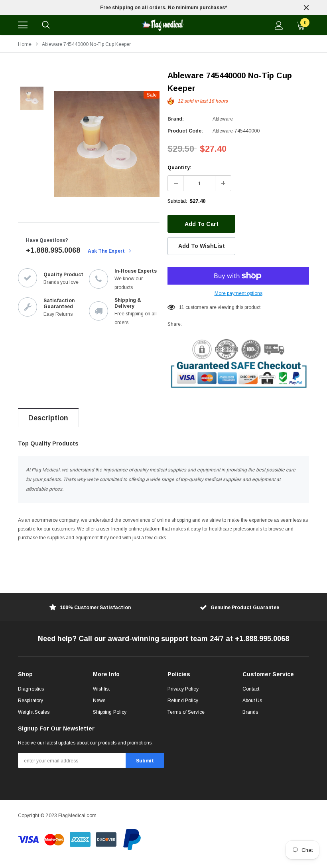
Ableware (223, 119)
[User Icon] (279, 25)
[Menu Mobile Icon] (23, 25)
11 (181, 307)
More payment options (238, 293)
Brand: (175, 119)
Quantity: (179, 167)
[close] (306, 8)
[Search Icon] (46, 25)
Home (25, 44)
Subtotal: (177, 201)
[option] (163, 7)
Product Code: (185, 131)
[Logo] (162, 25)
